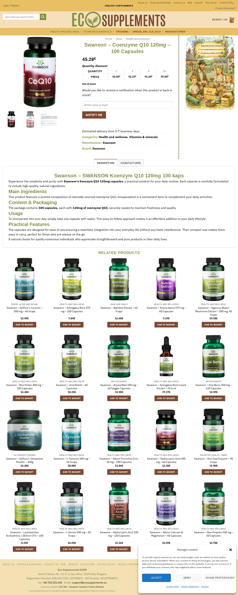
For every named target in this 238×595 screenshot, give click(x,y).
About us (142, 2)
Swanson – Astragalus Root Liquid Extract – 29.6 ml (166, 386)
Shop (119, 38)
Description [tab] (105, 163)
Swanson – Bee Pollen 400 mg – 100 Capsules (24, 386)
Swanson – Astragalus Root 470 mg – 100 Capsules (72, 309)
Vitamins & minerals (97, 31)
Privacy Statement (190, 586)
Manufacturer (175, 31)
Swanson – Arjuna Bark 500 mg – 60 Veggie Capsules (119, 386)
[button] (230, 550)
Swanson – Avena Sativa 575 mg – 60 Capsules (166, 309)
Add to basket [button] (24, 324)
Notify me (94, 115)
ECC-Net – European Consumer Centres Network (81, 587)
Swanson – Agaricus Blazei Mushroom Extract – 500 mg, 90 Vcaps (213, 311)
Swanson (109, 143)
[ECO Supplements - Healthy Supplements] (119, 19)
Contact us (179, 2)
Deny (187, 577)
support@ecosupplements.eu (89, 582)
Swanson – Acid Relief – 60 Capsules (72, 386)
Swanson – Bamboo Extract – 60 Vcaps (119, 309)
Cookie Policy (172, 586)
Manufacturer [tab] (131, 163)
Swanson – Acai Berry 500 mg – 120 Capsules (213, 386)
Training (122, 31)
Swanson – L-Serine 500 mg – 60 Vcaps (72, 534)
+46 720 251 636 (52, 582)
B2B (190, 2)
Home (108, 38)
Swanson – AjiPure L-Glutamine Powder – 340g (24, 460)
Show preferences (219, 577)
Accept (156, 577)
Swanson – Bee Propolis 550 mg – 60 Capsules (213, 534)
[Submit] (43, 17)
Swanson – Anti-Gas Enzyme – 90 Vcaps (213, 460)
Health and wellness (64, 31)
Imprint (205, 586)
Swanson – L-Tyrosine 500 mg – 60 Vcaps (72, 460)
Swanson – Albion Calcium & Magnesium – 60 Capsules (166, 534)
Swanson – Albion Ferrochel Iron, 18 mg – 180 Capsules (119, 460)
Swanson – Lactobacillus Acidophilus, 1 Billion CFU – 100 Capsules (24, 536)
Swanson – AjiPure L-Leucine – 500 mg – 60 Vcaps (25, 309)
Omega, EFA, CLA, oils (147, 31)
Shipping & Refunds (160, 2)
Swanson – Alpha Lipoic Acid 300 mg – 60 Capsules (166, 460)
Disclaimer (211, 2)
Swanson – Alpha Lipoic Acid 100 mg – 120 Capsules (119, 534)
